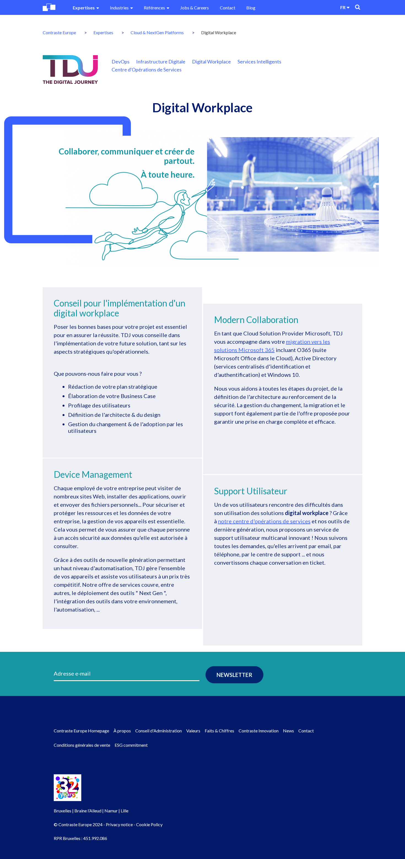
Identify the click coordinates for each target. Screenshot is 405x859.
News (288, 730)
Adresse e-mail (72, 673)
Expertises (84, 7)
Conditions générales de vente (82, 745)
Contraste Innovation (259, 730)
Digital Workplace (211, 61)
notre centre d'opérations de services (264, 521)
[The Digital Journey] (70, 69)
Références (154, 7)
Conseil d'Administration (158, 730)
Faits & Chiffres (219, 730)
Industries (119, 7)
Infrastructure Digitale (160, 61)
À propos (122, 730)
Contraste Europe (59, 32)
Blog (250, 7)
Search (357, 7)
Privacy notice (119, 824)
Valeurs (193, 730)
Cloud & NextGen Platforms (157, 32)
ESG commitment (131, 745)
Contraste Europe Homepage (81, 730)
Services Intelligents (259, 61)
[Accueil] (49, 7)
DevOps (120, 61)
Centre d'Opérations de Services (147, 69)
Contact (227, 7)
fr (342, 7)
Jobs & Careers (194, 7)
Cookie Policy (149, 824)
